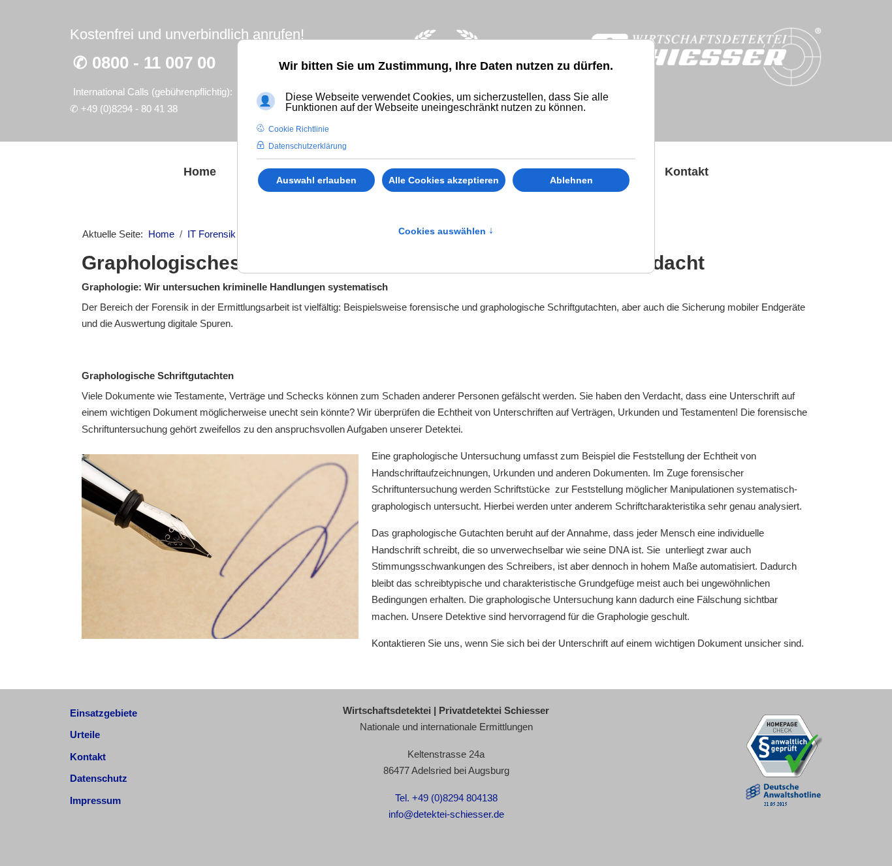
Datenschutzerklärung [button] (307, 146)
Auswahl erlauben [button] (316, 180)
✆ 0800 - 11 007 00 (144, 62)
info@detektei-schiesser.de (446, 814)
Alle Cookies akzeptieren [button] (444, 180)
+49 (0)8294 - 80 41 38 (129, 108)
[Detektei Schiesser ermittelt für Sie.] (702, 56)
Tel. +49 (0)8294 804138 (446, 797)
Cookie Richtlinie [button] (298, 129)
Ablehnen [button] (571, 180)
